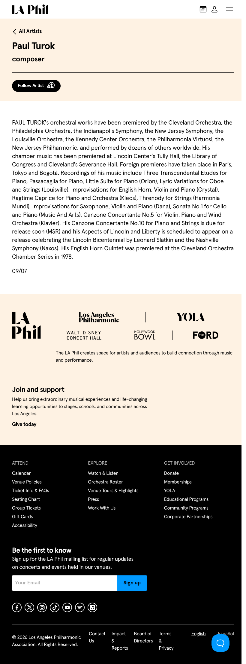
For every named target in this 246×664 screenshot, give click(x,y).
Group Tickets (26, 508)
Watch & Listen (103, 473)
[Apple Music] (92, 607)
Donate (171, 473)
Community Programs (186, 508)
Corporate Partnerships (188, 517)
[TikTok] (54, 607)
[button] (229, 9)
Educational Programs (186, 499)
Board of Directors (143, 638)
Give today (24, 424)
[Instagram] (42, 607)
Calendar (21, 473)
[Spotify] (80, 607)
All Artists (30, 31)
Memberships (178, 482)
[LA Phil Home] (30, 9)
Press (93, 499)
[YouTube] (67, 607)
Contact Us (97, 638)
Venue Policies (27, 482)
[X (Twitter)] (29, 607)
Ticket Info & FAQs (30, 491)
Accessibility (24, 525)
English (198, 634)
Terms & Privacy (166, 641)
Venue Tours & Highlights (113, 491)
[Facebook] (17, 607)
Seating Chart (26, 499)
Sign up (132, 583)
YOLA (169, 491)
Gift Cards (22, 517)
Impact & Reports (120, 641)
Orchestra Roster (105, 482)
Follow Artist (31, 85)
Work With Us (102, 508)
